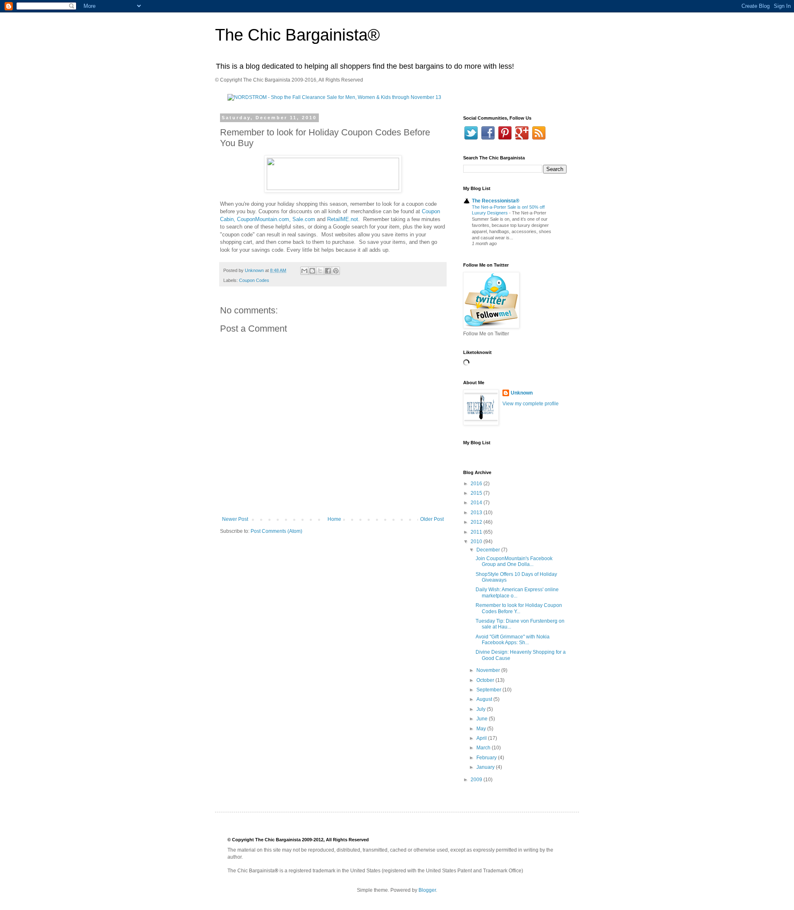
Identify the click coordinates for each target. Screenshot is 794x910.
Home (334, 519)
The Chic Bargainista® (297, 35)
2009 (477, 779)
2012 (477, 522)
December (488, 550)
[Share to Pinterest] (336, 271)
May (481, 729)
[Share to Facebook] (328, 271)
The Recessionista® (495, 201)
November (488, 670)
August (484, 699)
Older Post (432, 519)
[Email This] (304, 271)
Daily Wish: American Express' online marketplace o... (517, 592)
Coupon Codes (254, 280)
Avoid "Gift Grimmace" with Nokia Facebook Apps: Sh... (513, 639)
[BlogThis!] (312, 271)
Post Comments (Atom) (276, 531)
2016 (477, 483)
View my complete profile (530, 404)
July (481, 709)
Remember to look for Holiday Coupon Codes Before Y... (519, 608)
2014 (477, 503)
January (486, 767)
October (485, 680)
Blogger (427, 890)
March (484, 748)
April (482, 738)
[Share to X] (320, 271)
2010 (477, 541)
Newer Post (235, 519)
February (487, 758)
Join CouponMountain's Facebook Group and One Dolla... (514, 561)
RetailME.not (342, 219)
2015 (477, 493)
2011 (477, 532)
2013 (477, 512)
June (482, 719)
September (489, 690)
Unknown (522, 393)
